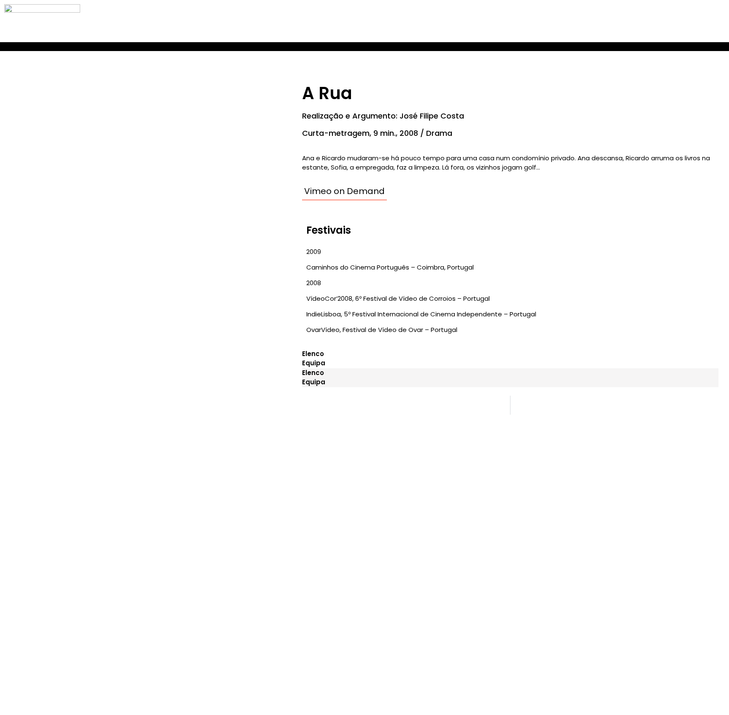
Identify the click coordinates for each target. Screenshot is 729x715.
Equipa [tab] (313, 363)
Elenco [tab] (313, 353)
